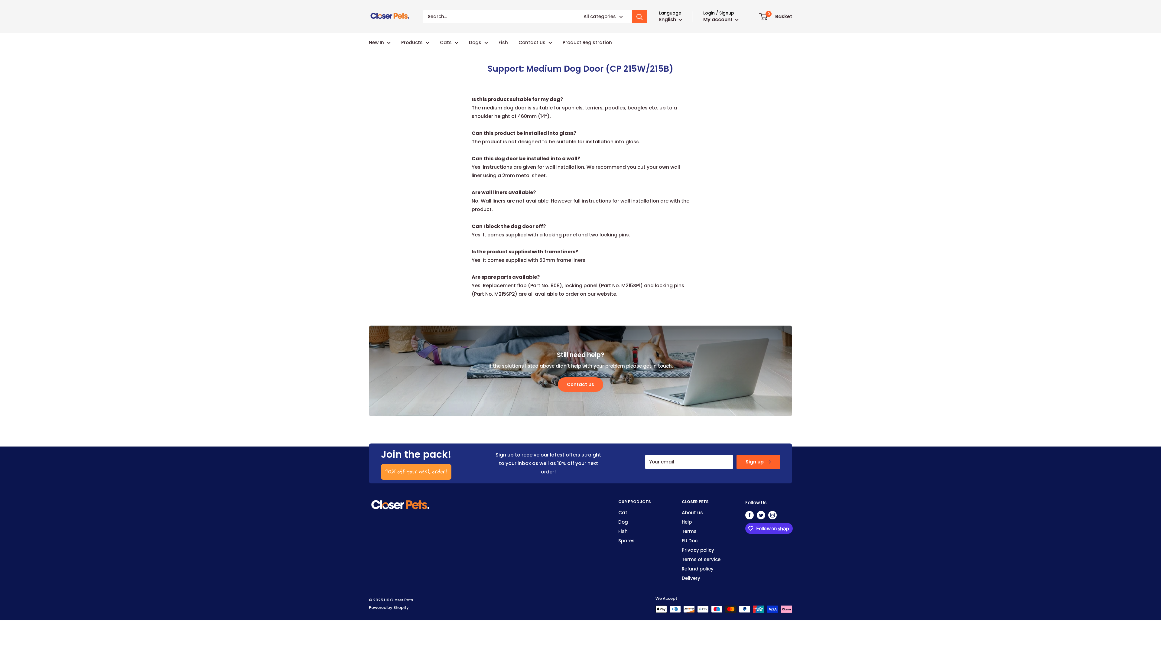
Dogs (475, 42)
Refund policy (698, 569)
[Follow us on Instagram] (772, 515)
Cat (622, 512)
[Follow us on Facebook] (749, 515)
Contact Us (532, 42)
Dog (623, 522)
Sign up (755, 461)
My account (718, 19)
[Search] (639, 16)
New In (376, 42)
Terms (689, 531)
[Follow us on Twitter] (761, 515)
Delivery (691, 578)
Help (687, 522)
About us (692, 512)
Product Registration (587, 42)
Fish (503, 42)
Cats (446, 42)
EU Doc (690, 541)
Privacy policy (698, 550)
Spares (626, 541)
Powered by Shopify (389, 607)
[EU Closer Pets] (400, 502)
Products (412, 42)
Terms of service (701, 559)
